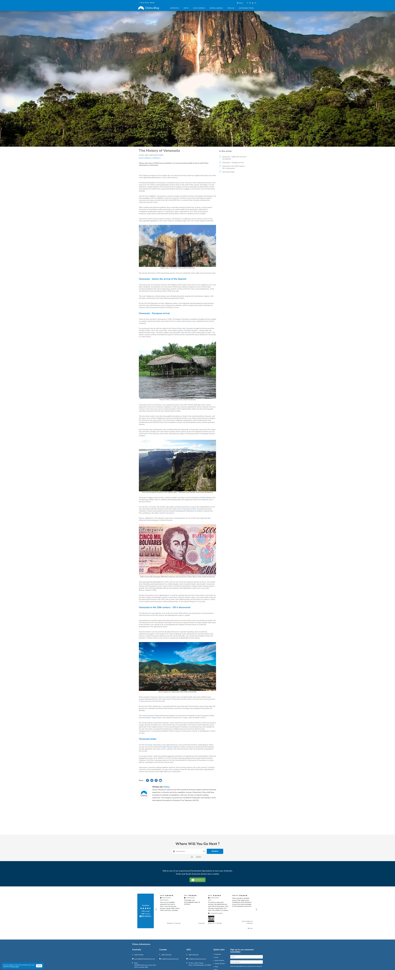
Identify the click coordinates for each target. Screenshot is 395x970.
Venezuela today (228, 172)
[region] (206, 909)
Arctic (216, 957)
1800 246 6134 (166, 955)
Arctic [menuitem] (185, 9)
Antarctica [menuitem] (173, 9)
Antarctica (218, 954)
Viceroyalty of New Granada (192, 509)
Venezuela (156, 158)
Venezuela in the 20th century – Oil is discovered (234, 167)
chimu (166, 786)
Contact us (198, 880)
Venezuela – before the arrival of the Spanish (234, 158)
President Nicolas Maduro (169, 747)
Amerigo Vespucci (191, 330)
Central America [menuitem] (215, 9)
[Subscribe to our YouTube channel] (252, 3)
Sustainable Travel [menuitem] (246, 8)
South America (145, 158)
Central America (220, 964)
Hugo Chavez (156, 717)
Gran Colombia (144, 584)
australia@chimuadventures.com (144, 959)
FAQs (216, 967)
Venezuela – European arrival (233, 162)
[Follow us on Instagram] (255, 3)
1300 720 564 (138, 955)
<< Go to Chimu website (147, 3)
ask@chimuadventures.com (170, 959)
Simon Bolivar (207, 497)
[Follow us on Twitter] (249, 3)
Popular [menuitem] (230, 9)
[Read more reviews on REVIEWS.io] (145, 916)
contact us (177, 769)
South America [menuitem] (198, 9)
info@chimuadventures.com (197, 959)
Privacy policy (14, 967)
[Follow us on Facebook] (247, 3)
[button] (156, 909)
